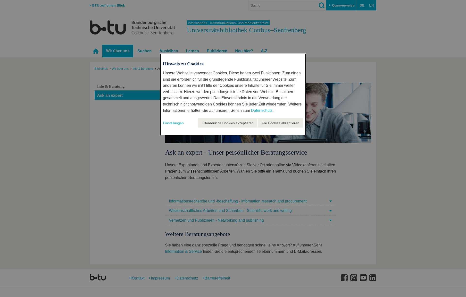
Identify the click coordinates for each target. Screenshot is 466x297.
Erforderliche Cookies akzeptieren (228, 123)
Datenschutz (262, 110)
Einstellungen (173, 123)
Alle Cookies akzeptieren (280, 123)
